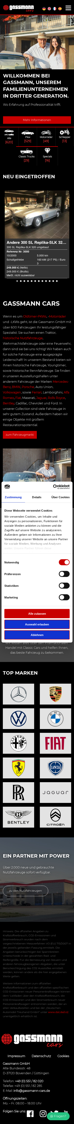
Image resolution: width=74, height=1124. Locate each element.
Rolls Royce (56, 398)
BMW (16, 387)
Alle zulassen (37, 613)
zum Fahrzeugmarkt (20, 434)
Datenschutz (42, 1056)
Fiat (18, 398)
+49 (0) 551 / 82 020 (29, 1081)
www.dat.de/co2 (58, 1012)
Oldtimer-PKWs (34, 316)
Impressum (17, 1056)
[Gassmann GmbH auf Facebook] (30, 1114)
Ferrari (37, 392)
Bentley (8, 403)
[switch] (64, 574)
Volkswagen (12, 392)
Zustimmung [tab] (13, 497)
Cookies (63, 1056)
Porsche (28, 387)
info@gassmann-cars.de (31, 1091)
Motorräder (57, 316)
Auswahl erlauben (37, 624)
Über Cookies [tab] (60, 497)
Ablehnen (37, 635)
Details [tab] (36, 497)
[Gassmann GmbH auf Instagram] (43, 1114)
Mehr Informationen (37, 120)
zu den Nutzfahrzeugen (25, 890)
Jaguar (41, 398)
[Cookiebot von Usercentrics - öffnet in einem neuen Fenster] (53, 486)
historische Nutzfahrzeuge (23, 338)
